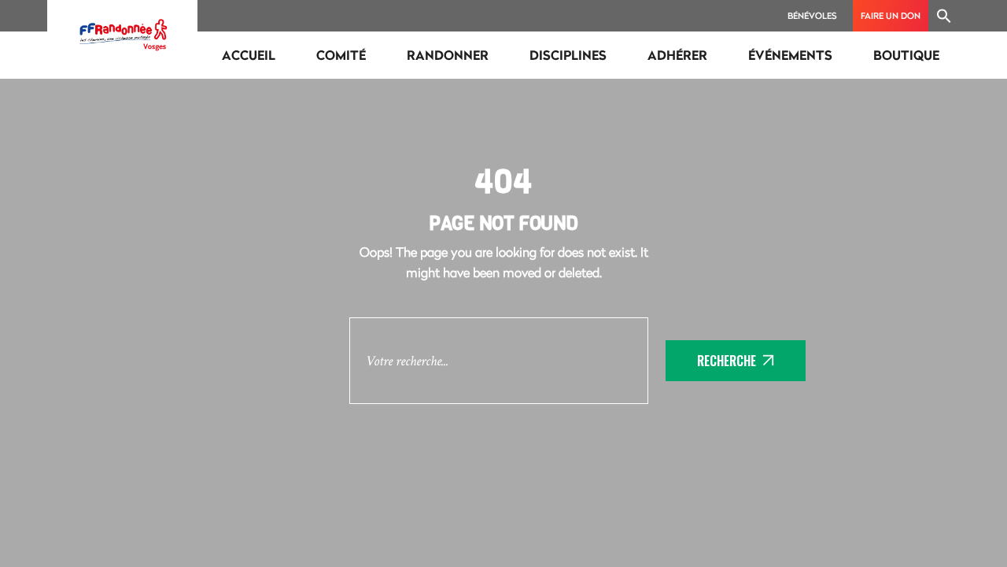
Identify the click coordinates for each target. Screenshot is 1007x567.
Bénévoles (812, 15)
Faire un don (890, 15)
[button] (944, 16)
